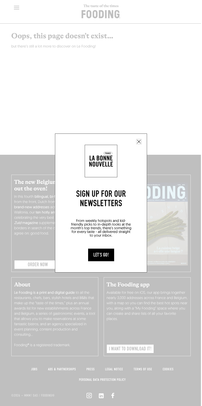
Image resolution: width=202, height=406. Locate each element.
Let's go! (101, 255)
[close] (139, 141)
